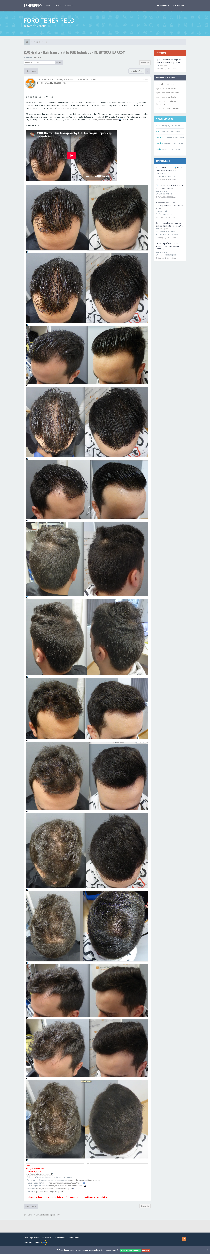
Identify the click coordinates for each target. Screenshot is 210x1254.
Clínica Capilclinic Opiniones (167, 108)
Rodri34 (37, 57)
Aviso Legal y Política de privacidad (39, 1237)
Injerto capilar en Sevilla (166, 97)
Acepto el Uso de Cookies (130, 1250)
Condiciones (60, 1237)
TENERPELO (33, 5)
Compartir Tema (136, 72)
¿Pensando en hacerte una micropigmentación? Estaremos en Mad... (169, 205)
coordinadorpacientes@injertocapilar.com (86, 1180)
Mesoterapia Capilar (167, 254)
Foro (57, 5)
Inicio (48, 5)
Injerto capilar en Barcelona (167, 92)
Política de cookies (32, 1242)
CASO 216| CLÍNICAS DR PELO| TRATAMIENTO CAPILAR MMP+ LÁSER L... (168, 246)
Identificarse (178, 5)
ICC (42, 83)
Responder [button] (32, 71)
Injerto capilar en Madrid (166, 88)
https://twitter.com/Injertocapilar (48, 1191)
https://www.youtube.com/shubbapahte (66, 1185)
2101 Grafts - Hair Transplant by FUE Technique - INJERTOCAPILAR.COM (74, 52)
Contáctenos (73, 1237)
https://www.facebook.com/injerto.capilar (54, 1188)
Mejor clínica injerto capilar (167, 84)
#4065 (145, 79)
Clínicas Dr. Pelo (165, 193)
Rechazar (145, 1250)
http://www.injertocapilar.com (106, 119)
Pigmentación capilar (168, 214)
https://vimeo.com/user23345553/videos (65, 1183)
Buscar (68, 5)
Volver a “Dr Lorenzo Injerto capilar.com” (42, 1214)
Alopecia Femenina (167, 176)
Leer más (115, 1250)
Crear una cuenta (162, 5)
